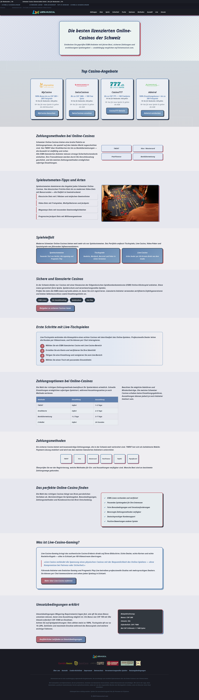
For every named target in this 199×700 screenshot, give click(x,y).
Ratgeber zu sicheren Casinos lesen (55, 308)
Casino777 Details (117, 110)
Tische (124, 12)
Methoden (141, 12)
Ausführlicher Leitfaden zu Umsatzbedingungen (61, 639)
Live (156, 12)
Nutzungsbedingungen (137, 670)
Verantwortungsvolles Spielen (116, 670)
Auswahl (150, 12)
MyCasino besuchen (46, 113)
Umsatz (163, 12)
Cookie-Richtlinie (76, 670)
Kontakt (65, 670)
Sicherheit (115, 12)
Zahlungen (93, 12)
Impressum (88, 670)
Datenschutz (98, 670)
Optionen (132, 12)
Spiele (108, 12)
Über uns (56, 670)
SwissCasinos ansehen (82, 113)
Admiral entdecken (152, 113)
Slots (101, 12)
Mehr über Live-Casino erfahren (59, 580)
